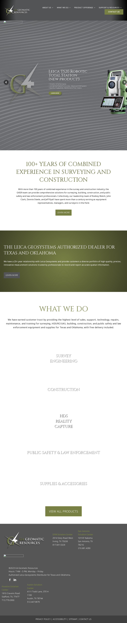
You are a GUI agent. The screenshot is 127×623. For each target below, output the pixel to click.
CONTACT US (85, 619)
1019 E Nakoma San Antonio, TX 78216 (85, 541)
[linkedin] (15, 580)
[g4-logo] (17, 5)
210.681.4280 (84, 548)
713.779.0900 (8, 600)
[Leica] (13, 21)
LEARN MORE (55, 93)
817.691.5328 (59, 544)
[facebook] (10, 580)
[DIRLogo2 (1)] (14, 555)
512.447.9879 (33, 601)
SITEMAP (73, 619)
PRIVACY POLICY (43, 619)
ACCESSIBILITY (60, 619)
